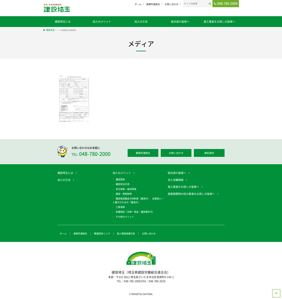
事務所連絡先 (153, 4)
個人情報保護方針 (126, 233)
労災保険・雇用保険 (126, 189)
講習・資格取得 (124, 193)
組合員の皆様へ (180, 21)
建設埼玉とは (62, 21)
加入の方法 (141, 21)
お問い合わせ (171, 4)
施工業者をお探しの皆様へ (219, 21)
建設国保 (120, 179)
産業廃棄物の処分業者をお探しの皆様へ (191, 194)
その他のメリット (125, 216)
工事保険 (120, 207)
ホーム (138, 4)
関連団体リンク (102, 233)
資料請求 (209, 153)
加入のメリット (102, 21)
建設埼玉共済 (122, 184)
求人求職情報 (175, 180)
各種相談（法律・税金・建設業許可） (135, 211)
